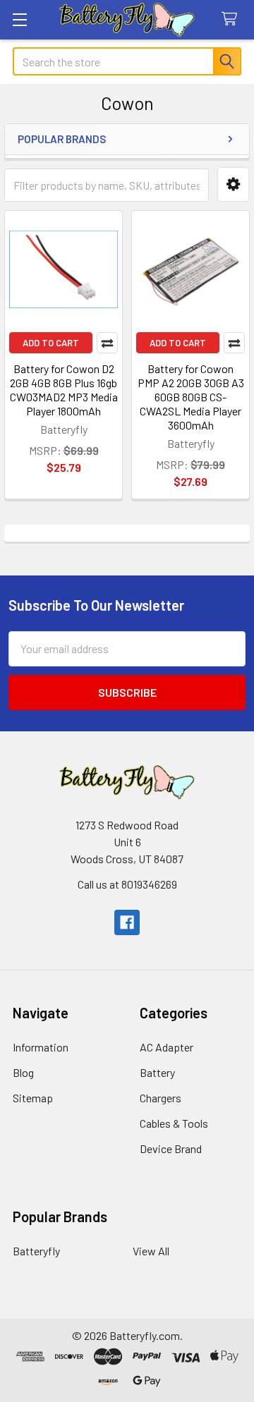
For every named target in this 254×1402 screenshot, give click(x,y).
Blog (23, 1072)
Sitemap (33, 1097)
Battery (157, 1072)
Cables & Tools (174, 1123)
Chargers (160, 1097)
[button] (233, 184)
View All (151, 1250)
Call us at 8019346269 (127, 884)
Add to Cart (51, 342)
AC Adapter (166, 1047)
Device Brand (171, 1148)
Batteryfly (36, 1250)
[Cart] (232, 19)
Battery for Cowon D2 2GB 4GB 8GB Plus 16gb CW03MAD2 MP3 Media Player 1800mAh (64, 389)
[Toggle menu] (19, 19)
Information (40, 1047)
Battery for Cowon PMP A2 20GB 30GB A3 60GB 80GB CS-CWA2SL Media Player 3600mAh (191, 397)
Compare (107, 342)
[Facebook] (127, 922)
